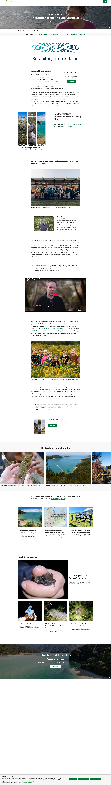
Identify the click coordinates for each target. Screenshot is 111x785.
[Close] (109, 779)
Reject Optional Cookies (83, 779)
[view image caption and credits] (109, 27)
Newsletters (74, 34)
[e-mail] (37, 31)
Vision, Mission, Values (42, 34)
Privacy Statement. (27, 782)
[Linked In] (28, 31)
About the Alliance (30, 34)
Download (52, 425)
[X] (25, 31)
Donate (105, 1)
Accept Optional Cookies (96, 779)
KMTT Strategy (37, 331)
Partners (66, 34)
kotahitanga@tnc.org (58, 499)
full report (69, 126)
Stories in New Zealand (55, 14)
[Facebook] (23, 31)
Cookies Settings (73, 779)
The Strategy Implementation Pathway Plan (52, 328)
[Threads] (31, 31)
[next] (109, 467)
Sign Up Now (55, 666)
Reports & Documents (55, 34)
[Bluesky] (34, 31)
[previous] (1, 467)
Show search (101, 1)
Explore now (71, 81)
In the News (82, 34)
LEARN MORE (53, 420)
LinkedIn (43, 163)
